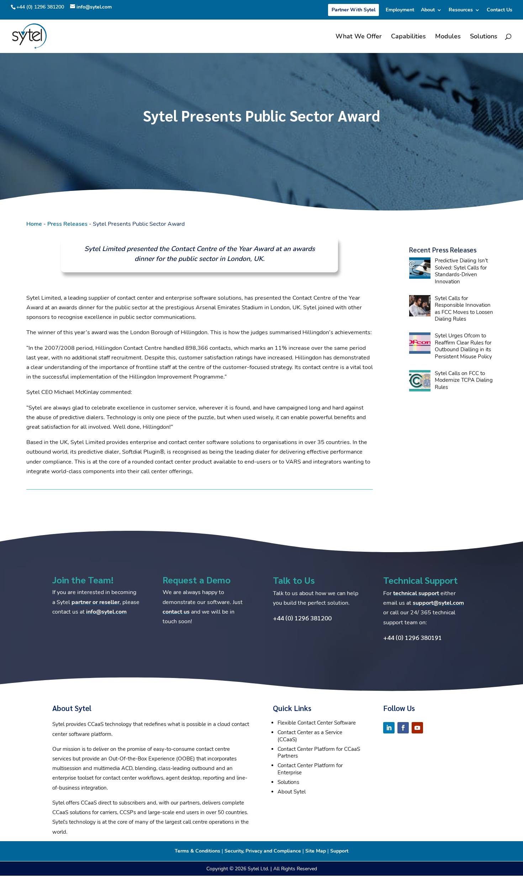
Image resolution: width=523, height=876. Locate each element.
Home (34, 224)
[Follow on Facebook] (403, 727)
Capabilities (408, 37)
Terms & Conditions (197, 851)
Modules (448, 37)
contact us (176, 612)
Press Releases (67, 224)
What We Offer (359, 37)
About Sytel (292, 791)
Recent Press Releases (442, 249)
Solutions (483, 37)
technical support (416, 593)
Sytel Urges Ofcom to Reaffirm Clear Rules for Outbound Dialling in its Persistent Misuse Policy (463, 346)
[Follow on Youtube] (417, 727)
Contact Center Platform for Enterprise (310, 769)
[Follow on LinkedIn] (389, 727)
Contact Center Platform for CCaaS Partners (319, 753)
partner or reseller (96, 602)
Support (339, 851)
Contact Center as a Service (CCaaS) (310, 736)
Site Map (315, 851)
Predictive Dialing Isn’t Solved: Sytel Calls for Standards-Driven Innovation (461, 271)
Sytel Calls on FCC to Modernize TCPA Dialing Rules (464, 380)
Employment (400, 10)
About (428, 10)
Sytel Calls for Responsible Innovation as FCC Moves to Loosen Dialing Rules (464, 309)
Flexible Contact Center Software (317, 722)
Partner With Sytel (353, 9)
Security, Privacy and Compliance (262, 851)
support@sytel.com (438, 603)
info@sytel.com (106, 612)
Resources (461, 10)
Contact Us (499, 10)
